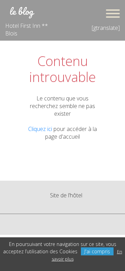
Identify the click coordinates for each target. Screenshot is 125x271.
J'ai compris (97, 251)
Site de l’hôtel (66, 195)
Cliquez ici (40, 129)
